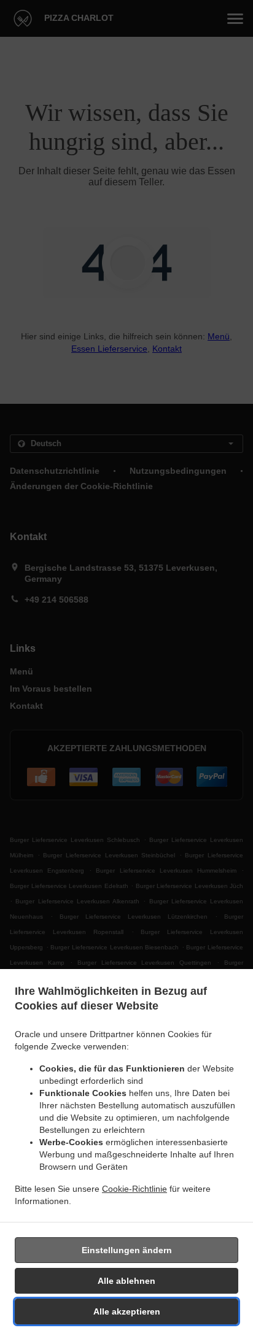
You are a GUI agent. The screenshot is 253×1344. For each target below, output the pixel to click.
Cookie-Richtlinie (134, 1189)
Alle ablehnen (126, 1281)
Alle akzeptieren (126, 1311)
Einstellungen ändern (127, 1250)
